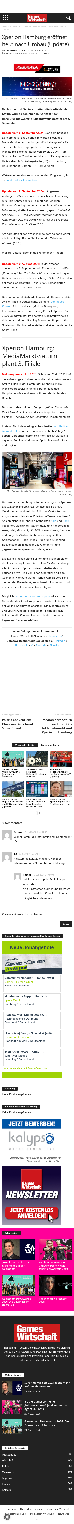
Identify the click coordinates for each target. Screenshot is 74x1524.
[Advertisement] (37, 6)
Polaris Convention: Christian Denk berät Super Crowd (17, 724)
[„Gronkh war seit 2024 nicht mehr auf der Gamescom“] (18, 1249)
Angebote (7, 1478)
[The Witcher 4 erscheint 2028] (55, 1285)
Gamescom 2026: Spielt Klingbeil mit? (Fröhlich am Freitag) (60, 801)
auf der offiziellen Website (22, 180)
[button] (7, 1517)
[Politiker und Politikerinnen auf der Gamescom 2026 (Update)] (61, 759)
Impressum (10, 1509)
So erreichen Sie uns (15, 1513)
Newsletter (63, 1513)
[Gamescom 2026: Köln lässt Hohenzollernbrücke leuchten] (37, 759)
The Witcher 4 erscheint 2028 (53, 1300)
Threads (41, 645)
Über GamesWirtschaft (58, 1509)
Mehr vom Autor (50, 745)
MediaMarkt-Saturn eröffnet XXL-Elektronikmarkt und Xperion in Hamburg (56, 726)
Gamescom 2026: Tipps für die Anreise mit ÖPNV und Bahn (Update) (12, 803)
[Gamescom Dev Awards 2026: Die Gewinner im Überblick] (13, 759)
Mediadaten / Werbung (42, 1513)
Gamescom (8, 1472)
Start (4, 26)
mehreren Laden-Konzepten (32, 596)
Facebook (21, 645)
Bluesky (54, 645)
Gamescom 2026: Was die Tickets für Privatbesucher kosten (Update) (35, 803)
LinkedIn (59, 640)
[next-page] (39, 813)
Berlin (66, 520)
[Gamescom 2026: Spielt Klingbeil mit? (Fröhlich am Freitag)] (61, 789)
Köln (53, 520)
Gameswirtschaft (16, 50)
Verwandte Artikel (25, 745)
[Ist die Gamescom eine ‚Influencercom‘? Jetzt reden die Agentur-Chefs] (55, 1249)
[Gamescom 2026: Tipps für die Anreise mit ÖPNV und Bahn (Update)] (13, 789)
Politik (5, 1466)
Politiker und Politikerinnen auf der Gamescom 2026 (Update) (60, 773)
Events (6, 1484)
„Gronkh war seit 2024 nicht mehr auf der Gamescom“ (15, 1265)
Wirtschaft (15, 26)
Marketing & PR (11, 1454)
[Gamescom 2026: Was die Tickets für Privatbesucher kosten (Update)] (37, 789)
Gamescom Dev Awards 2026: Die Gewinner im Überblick (11, 773)
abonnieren (55, 636)
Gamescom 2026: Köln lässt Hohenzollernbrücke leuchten (36, 773)
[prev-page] (35, 813)
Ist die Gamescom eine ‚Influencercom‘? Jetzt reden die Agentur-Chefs (53, 1265)
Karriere (6, 1489)
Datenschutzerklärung (31, 1509)
